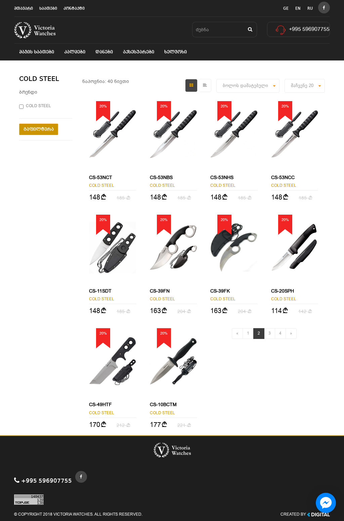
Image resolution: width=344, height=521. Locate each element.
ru (310, 9)
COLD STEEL (38, 105)
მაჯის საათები (36, 52)
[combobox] (305, 86)
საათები (48, 9)
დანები (104, 52)
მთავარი (23, 9)
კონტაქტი (74, 9)
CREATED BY (294, 514)
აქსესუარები (138, 52)
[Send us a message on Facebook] (326, 503)
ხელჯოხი (175, 52)
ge (286, 9)
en (298, 9)
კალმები (74, 52)
